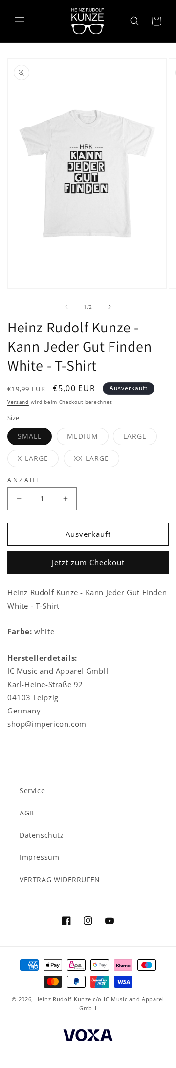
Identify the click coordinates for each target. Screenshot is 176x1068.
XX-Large (96, 460)
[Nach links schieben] (66, 307)
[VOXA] (88, 1036)
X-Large (38, 460)
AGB (27, 812)
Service (32, 790)
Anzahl (24, 480)
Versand (18, 401)
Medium (88, 438)
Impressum (39, 857)
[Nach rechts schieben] (109, 307)
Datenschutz (42, 834)
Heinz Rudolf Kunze (63, 999)
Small (35, 438)
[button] (19, 21)
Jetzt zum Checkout (88, 562)
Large (140, 438)
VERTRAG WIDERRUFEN (60, 879)
